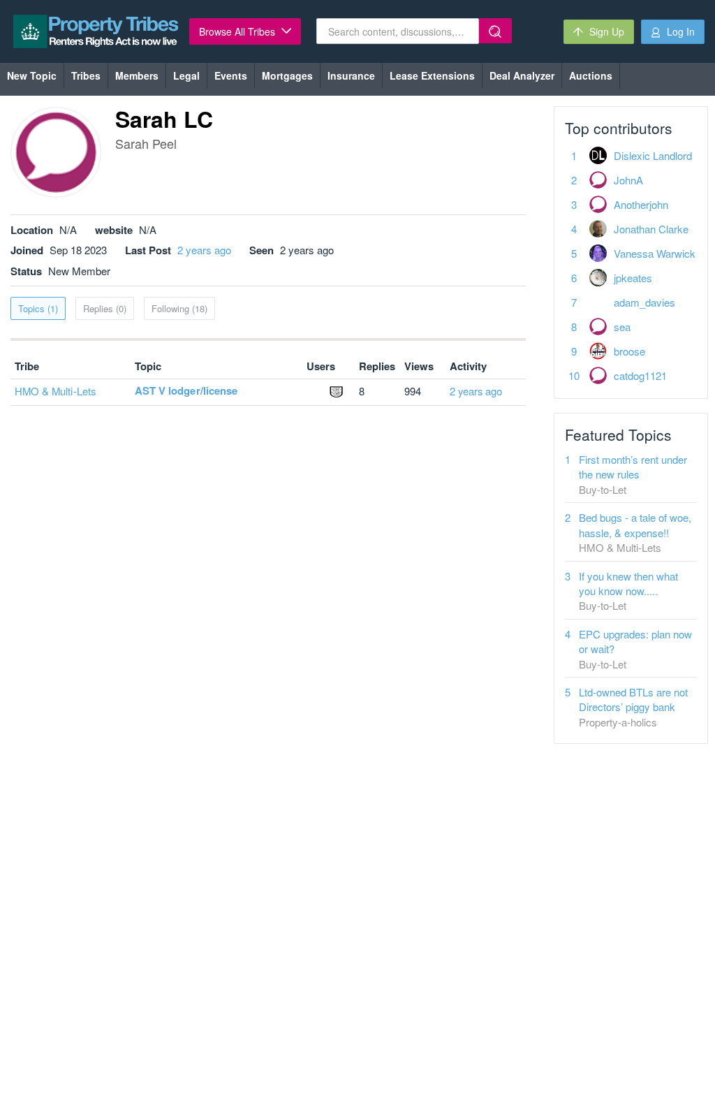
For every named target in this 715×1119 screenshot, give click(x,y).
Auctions (590, 75)
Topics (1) (38, 308)
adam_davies (644, 302)
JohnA (628, 180)
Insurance (351, 75)
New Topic (32, 75)
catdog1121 (640, 375)
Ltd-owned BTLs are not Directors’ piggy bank (633, 699)
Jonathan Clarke (651, 228)
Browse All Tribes (238, 31)
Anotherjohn (641, 204)
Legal (186, 75)
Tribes (86, 75)
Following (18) (179, 308)
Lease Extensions (432, 75)
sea (622, 326)
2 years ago (204, 249)
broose (629, 351)
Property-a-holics (618, 722)
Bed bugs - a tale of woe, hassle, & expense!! (635, 524)
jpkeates (633, 277)
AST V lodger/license (186, 390)
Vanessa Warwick (654, 253)
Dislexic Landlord (653, 155)
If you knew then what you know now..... (628, 583)
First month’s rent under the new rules (633, 466)
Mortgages (287, 75)
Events (230, 75)
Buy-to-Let (602, 489)
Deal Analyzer (521, 75)
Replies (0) (104, 308)
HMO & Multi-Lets (55, 390)
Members (137, 75)
